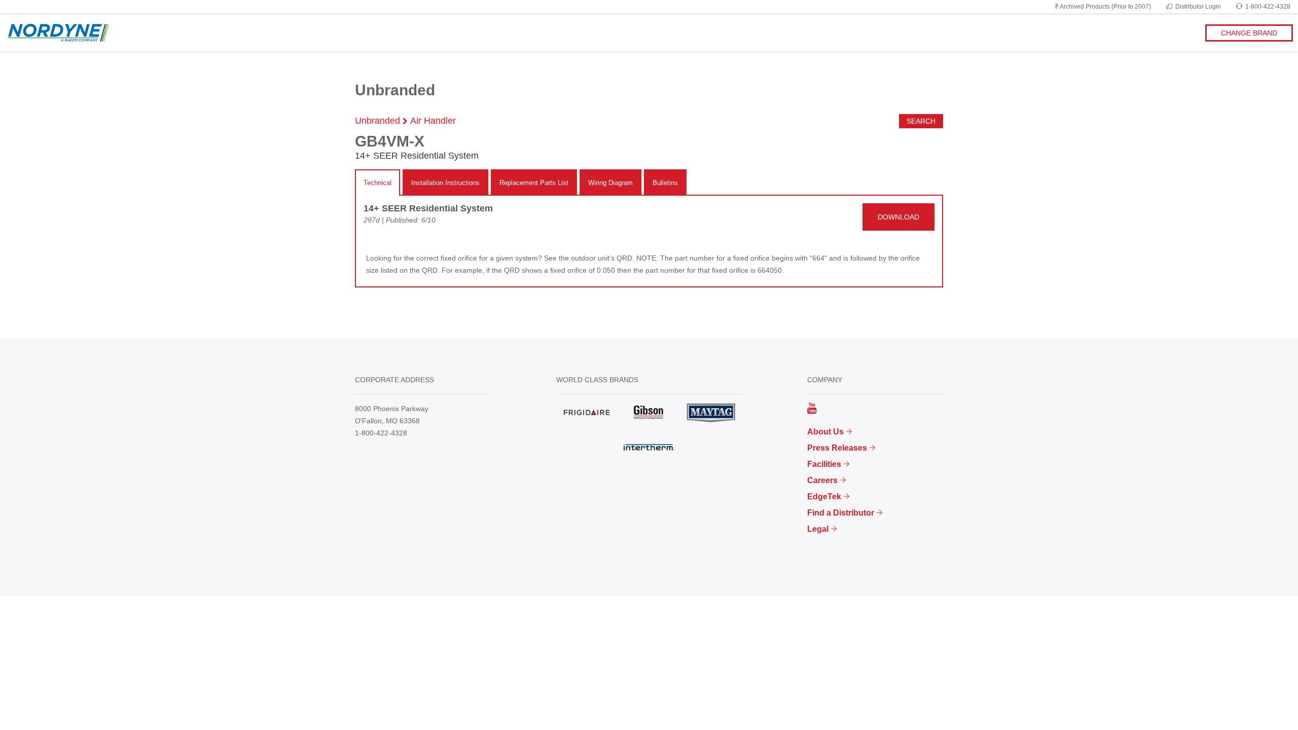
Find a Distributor (840, 512)
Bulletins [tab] (665, 183)
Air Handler (433, 121)
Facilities (824, 464)
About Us (825, 431)
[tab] (377, 183)
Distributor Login (1198, 6)
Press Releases (837, 448)
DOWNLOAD (898, 217)
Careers (822, 480)
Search (921, 121)
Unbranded (377, 121)
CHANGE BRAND (1249, 33)
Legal (817, 529)
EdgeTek (824, 496)
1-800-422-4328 (1267, 6)
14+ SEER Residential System (428, 208)
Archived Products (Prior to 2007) (1105, 6)
